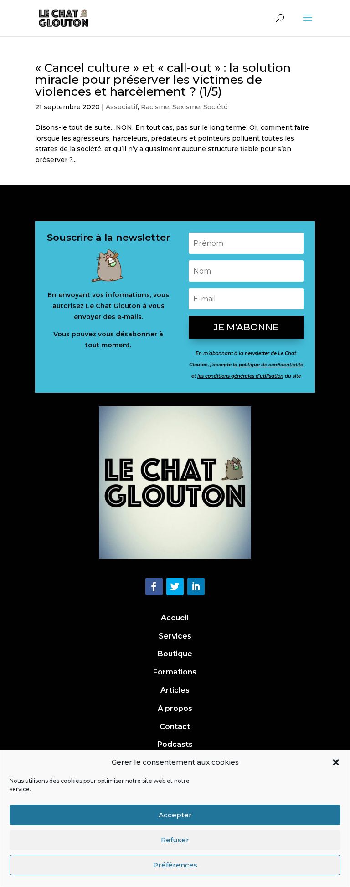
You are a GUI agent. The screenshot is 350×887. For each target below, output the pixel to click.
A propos (175, 708)
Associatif (122, 107)
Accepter (175, 815)
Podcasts (175, 744)
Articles (175, 690)
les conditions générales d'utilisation (240, 376)
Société (215, 107)
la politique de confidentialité (268, 365)
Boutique (175, 653)
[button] (335, 762)
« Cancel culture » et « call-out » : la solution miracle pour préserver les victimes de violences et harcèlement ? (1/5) (163, 80)
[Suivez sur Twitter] (175, 586)
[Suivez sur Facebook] (154, 586)
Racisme (155, 107)
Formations (174, 672)
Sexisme (186, 107)
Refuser (175, 840)
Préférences (175, 865)
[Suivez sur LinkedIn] (196, 586)
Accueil (175, 617)
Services (175, 636)
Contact (175, 726)
